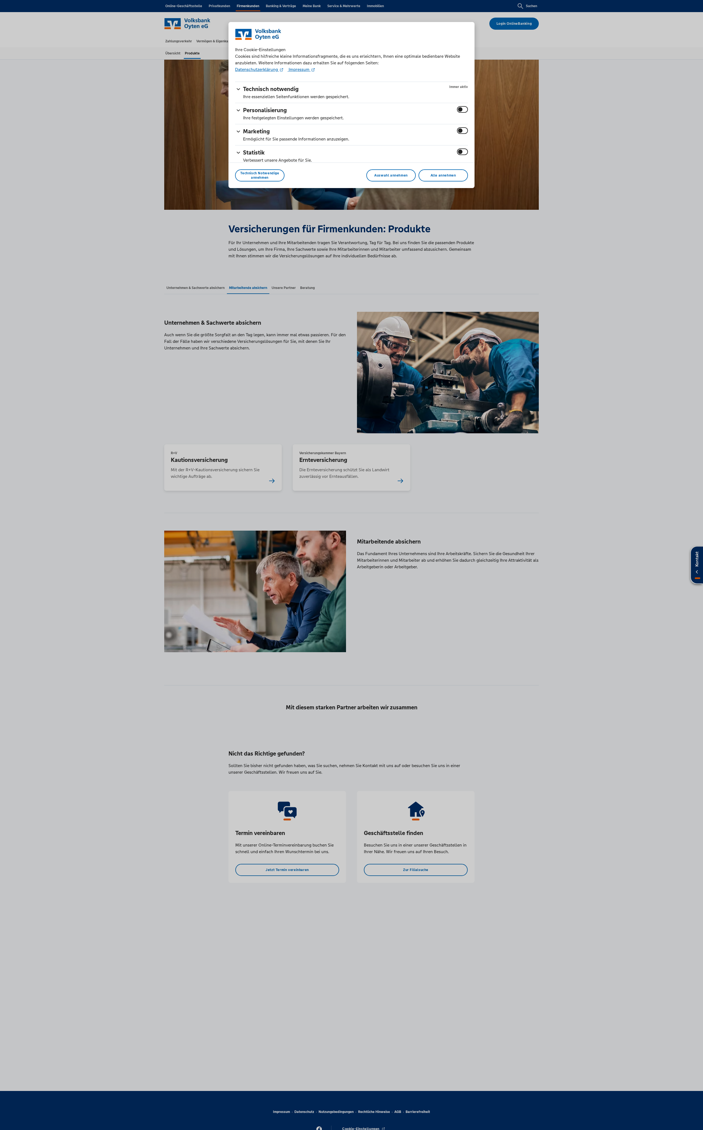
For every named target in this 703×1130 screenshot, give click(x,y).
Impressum (299, 69)
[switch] (462, 109)
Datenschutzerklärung (257, 69)
